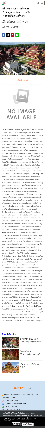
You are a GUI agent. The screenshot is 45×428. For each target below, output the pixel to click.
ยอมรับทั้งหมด (27, 424)
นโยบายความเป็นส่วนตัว (25, 418)
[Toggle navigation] (42, 3)
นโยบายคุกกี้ (7, 420)
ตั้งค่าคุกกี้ (16, 424)
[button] (37, 3)
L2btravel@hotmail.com (16, 403)
